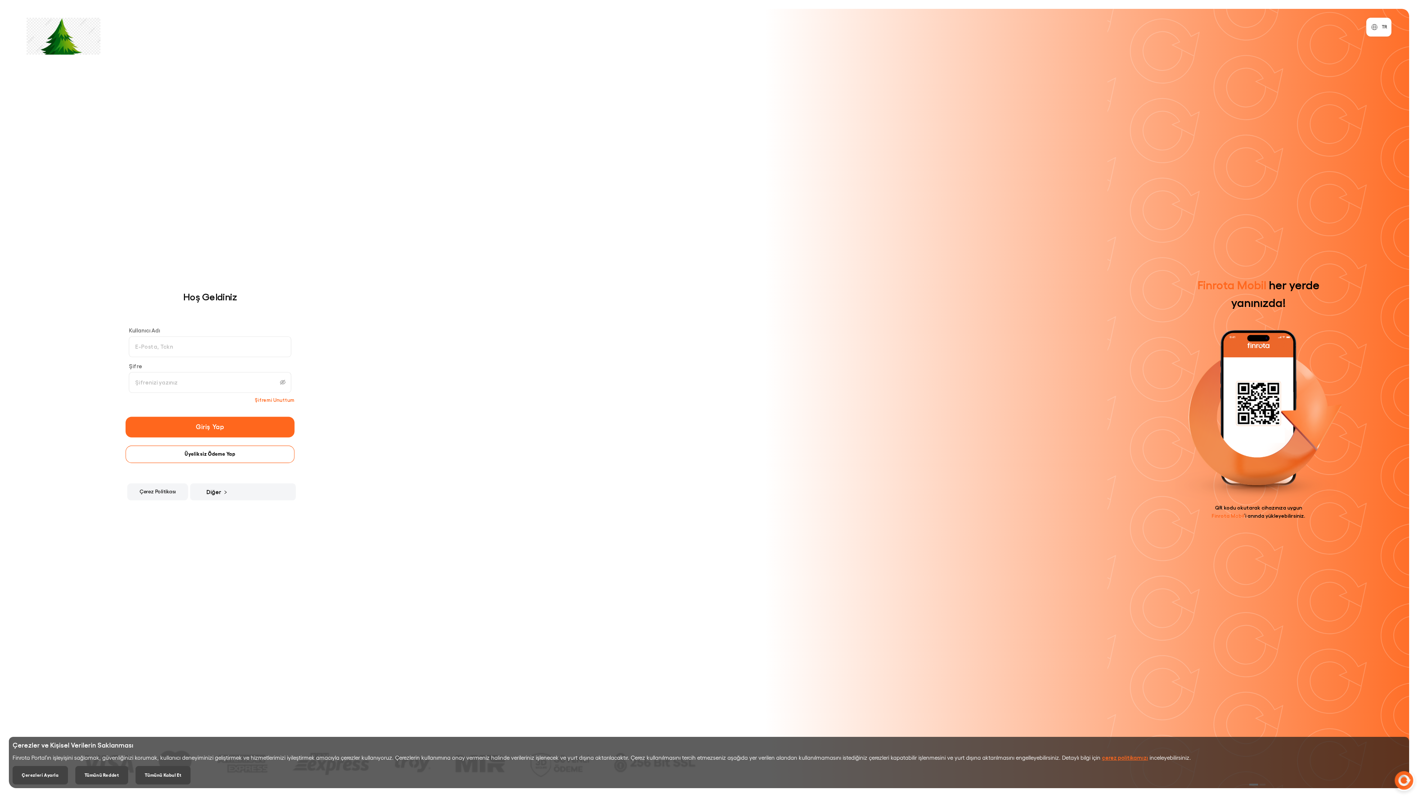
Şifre (135, 366)
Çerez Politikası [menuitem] (158, 491)
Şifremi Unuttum (275, 400)
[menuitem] (219, 492)
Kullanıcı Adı (144, 330)
